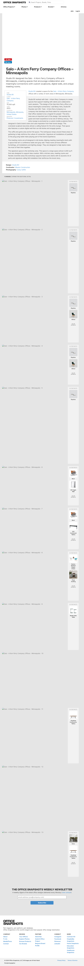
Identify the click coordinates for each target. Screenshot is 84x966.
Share (9, 62)
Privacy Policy (61, 960)
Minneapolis (11, 112)
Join (72, 11)
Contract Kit (71, 937)
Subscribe (42, 903)
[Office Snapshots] (14, 2)
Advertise (38, 937)
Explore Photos (24, 939)
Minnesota (19, 112)
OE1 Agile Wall (73, 490)
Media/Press (7, 941)
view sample (66, 892)
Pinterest (57, 941)
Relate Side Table (73, 616)
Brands (50, 7)
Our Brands (23, 944)
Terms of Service (72, 960)
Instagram (57, 937)
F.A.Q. (5, 939)
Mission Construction (22, 167)
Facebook (57, 939)
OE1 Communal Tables (73, 533)
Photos (24, 7)
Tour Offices (23, 937)
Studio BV (10, 94)
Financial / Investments (15, 118)
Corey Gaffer (21, 170)
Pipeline (73, 192)
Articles (63, 7)
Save (9, 59)
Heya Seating (73, 580)
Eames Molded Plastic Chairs (73, 566)
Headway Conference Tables (73, 722)
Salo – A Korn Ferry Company (63, 91)
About (5, 937)
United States (11, 114)
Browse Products (25, 941)
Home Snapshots (73, 943)
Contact (6, 944)
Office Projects (8, 7)
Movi (73, 478)
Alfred (73, 319)
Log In (78, 11)
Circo (73, 844)
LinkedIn (57, 944)
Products (37, 7)
